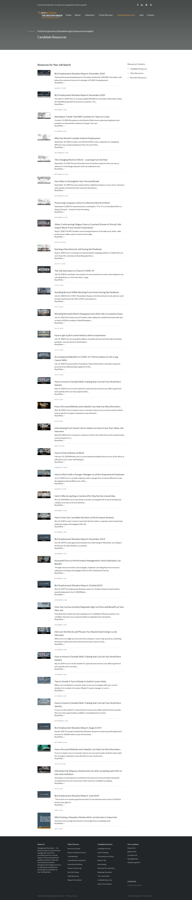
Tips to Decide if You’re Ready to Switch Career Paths (80, 681)
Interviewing (102, 864)
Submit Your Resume (105, 884)
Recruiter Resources (138, 77)
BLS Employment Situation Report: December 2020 (79, 73)
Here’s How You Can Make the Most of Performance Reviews (84, 517)
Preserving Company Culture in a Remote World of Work (82, 202)
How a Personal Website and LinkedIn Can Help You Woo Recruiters (87, 406)
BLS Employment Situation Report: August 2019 (78, 727)
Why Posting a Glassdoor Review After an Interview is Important (85, 817)
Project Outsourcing (75, 868)
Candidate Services (104, 848)
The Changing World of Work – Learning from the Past (80, 159)
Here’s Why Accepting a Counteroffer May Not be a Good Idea (84, 496)
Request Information (75, 880)
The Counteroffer (104, 876)
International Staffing (75, 864)
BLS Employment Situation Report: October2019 (78, 585)
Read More (59, 83)
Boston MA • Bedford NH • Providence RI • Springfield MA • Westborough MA (62, 5)
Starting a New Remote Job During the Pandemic (78, 249)
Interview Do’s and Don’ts (106, 868)
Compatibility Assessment (77, 860)
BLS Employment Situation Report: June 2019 (76, 795)
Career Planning (103, 852)
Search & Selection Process (77, 852)
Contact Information (135, 885)
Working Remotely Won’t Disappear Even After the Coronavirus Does (88, 313)
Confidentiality (73, 856)
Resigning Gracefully (105, 872)
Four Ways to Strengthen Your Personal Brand (76, 181)
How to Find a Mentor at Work (69, 452)
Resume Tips (102, 860)
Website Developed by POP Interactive (140, 896)
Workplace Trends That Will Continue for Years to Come (81, 116)
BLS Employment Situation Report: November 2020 (79, 95)
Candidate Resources (138, 69)
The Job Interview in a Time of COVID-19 (74, 270)
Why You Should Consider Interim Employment (77, 138)
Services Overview (74, 848)
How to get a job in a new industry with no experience (80, 335)
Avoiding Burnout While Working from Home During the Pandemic (86, 292)
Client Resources (137, 73)
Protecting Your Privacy (106, 856)
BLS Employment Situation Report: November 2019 (79, 539)
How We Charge (73, 872)
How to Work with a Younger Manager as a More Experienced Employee (89, 474)
